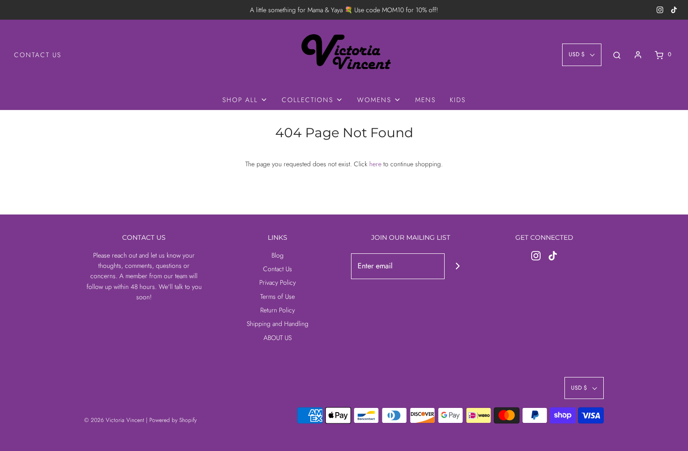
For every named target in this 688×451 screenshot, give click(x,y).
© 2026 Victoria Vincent (114, 420)
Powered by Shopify (173, 420)
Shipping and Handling (277, 323)
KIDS (458, 99)
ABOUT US (277, 337)
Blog (277, 255)
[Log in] (638, 55)
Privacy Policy (277, 282)
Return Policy (277, 310)
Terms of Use (277, 296)
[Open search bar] (616, 54)
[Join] (457, 266)
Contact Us (37, 54)
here (375, 164)
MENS (425, 99)
